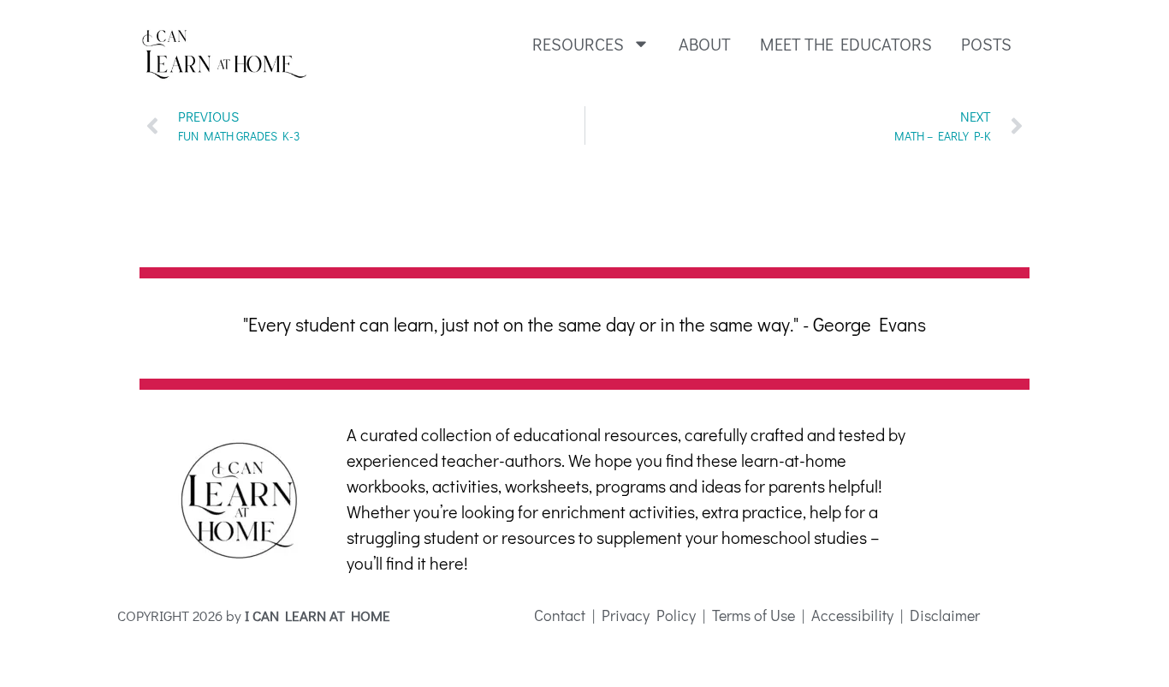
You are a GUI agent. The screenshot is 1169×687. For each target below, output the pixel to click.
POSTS (986, 43)
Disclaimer (945, 615)
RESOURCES (578, 43)
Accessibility (850, 615)
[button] (155, 349)
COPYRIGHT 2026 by (253, 615)
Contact (559, 615)
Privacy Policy (649, 615)
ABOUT (705, 43)
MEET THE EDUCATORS (846, 43)
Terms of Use (753, 615)
